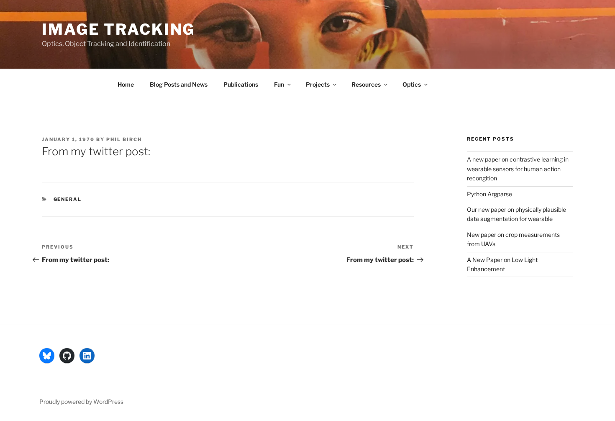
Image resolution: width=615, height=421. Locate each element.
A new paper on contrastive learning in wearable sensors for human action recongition (518, 169)
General (68, 199)
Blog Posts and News (179, 84)
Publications (240, 84)
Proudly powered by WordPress (81, 401)
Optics (411, 84)
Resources (366, 84)
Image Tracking (118, 29)
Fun (279, 84)
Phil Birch (124, 139)
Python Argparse (489, 194)
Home (126, 84)
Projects (318, 84)
